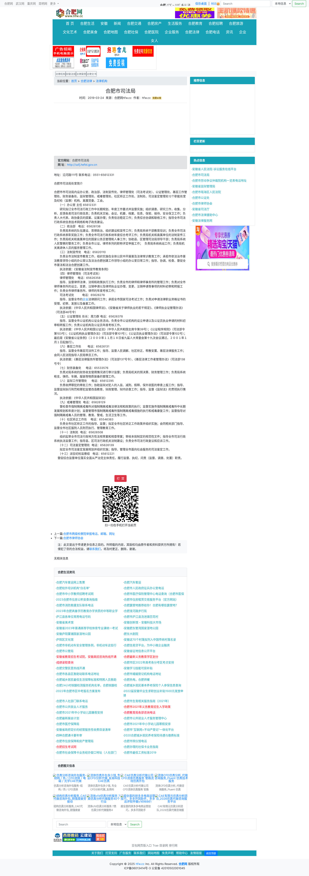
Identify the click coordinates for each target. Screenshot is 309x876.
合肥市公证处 (200, 197)
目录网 (163, 845)
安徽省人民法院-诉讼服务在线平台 (214, 169)
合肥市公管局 (64, 651)
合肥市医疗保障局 (67, 724)
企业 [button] (242, 32)
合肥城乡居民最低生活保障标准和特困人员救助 (86, 679)
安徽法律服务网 (202, 220)
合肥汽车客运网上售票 (70, 582)
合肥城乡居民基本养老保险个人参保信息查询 (152, 685)
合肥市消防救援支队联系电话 (75, 605)
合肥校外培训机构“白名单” (73, 588)
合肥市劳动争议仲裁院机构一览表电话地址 (219, 180)
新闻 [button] (117, 23)
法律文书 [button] (92, 73)
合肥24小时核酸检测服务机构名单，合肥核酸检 (86, 685)
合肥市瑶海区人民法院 (206, 192)
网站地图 (153, 853)
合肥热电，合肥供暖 (137, 679)
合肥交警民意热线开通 (70, 668)
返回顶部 (211, 853)
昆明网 (43, 3)
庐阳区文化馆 (64, 639)
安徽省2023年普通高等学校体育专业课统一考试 (87, 628)
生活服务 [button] (175, 23)
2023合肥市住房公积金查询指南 (77, 599)
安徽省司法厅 (200, 209)
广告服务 (125, 853)
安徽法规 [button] (71, 73)
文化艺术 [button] (70, 32)
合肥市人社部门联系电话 (72, 701)
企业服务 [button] (172, 32)
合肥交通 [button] (134, 23)
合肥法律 (86, 81)
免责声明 (167, 853)
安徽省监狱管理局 (203, 186)
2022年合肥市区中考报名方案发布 (78, 691)
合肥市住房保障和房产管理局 (75, 741)
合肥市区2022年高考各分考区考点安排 (149, 662)
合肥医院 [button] (151, 32)
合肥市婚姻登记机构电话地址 (142, 674)
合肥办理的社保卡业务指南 (141, 747)
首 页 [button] (70, 23)
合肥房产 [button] (154, 23)
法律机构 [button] (60, 73)
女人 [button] (154, 41)
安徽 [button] (104, 23)
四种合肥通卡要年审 (69, 735)
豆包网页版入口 (142, 845)
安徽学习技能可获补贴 (138, 668)
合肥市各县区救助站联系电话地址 (77, 674)
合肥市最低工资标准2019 (140, 752)
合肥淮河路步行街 (135, 611)
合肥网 (8, 3)
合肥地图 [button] (111, 32)
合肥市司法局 (200, 175)
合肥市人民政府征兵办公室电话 (144, 588)
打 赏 (120, 478)
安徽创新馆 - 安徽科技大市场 (142, 622)
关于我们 (97, 853)
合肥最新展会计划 (67, 718)
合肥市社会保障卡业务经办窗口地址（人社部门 (86, 752)
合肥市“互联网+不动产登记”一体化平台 (149, 729)
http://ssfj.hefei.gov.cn (82, 164)
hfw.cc (140, 864)
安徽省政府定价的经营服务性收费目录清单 (83, 729)
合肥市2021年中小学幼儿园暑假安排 (79, 712)
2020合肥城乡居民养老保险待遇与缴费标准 (152, 735)
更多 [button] (53, 3)
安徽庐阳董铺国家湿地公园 (73, 634)
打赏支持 (112, 853)
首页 (74, 81)
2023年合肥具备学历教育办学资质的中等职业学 (87, 611)
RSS (214, 3)
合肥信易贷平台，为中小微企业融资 (147, 645)
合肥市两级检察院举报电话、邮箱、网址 (89, 534)
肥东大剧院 (131, 634)
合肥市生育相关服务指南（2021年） (147, 701)
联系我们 (95, 549)
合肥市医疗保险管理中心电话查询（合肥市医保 (154, 594)
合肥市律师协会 (73, 538)
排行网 (173, 845)
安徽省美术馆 (64, 622)
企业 (85, 299)
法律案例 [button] (81, 73)
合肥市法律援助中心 (205, 215)
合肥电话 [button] (212, 32)
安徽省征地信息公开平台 (139, 651)
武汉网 (20, 3)
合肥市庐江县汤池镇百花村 (141, 616)
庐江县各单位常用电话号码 (73, 616)
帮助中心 (182, 853)
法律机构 (101, 81)
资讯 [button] (229, 32)
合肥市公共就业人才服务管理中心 (145, 718)
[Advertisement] (120, 131)
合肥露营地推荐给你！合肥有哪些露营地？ (151, 605)
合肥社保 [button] (131, 32)
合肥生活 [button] (87, 23)
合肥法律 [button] (192, 32)
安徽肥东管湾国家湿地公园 (141, 628)
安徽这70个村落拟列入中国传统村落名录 (150, 639)
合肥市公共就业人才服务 (72, 707)
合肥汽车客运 (132, 582)
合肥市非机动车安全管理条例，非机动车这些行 (86, 645)
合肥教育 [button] (195, 23)
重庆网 (31, 3)
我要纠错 (157, 98)
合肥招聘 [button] (216, 23)
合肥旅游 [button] (236, 23)
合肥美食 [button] (90, 32)
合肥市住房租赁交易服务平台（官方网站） (151, 599)
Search (299, 3)
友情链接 (196, 853)
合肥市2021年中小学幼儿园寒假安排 (147, 724)
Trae (155, 845)
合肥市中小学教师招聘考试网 (75, 594)
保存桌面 (201, 3)
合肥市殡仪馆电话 (135, 741)
